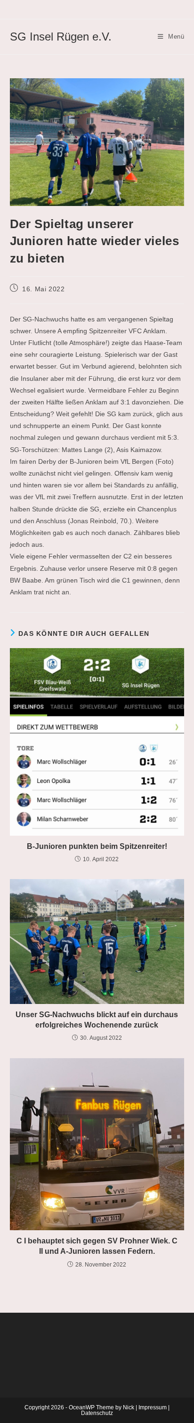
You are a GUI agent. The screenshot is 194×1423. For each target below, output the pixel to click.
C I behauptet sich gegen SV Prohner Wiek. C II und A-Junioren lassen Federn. (97, 1246)
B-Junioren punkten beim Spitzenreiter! (97, 846)
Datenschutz (97, 1413)
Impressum (152, 1407)
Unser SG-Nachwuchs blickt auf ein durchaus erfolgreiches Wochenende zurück (97, 1020)
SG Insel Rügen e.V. (61, 36)
